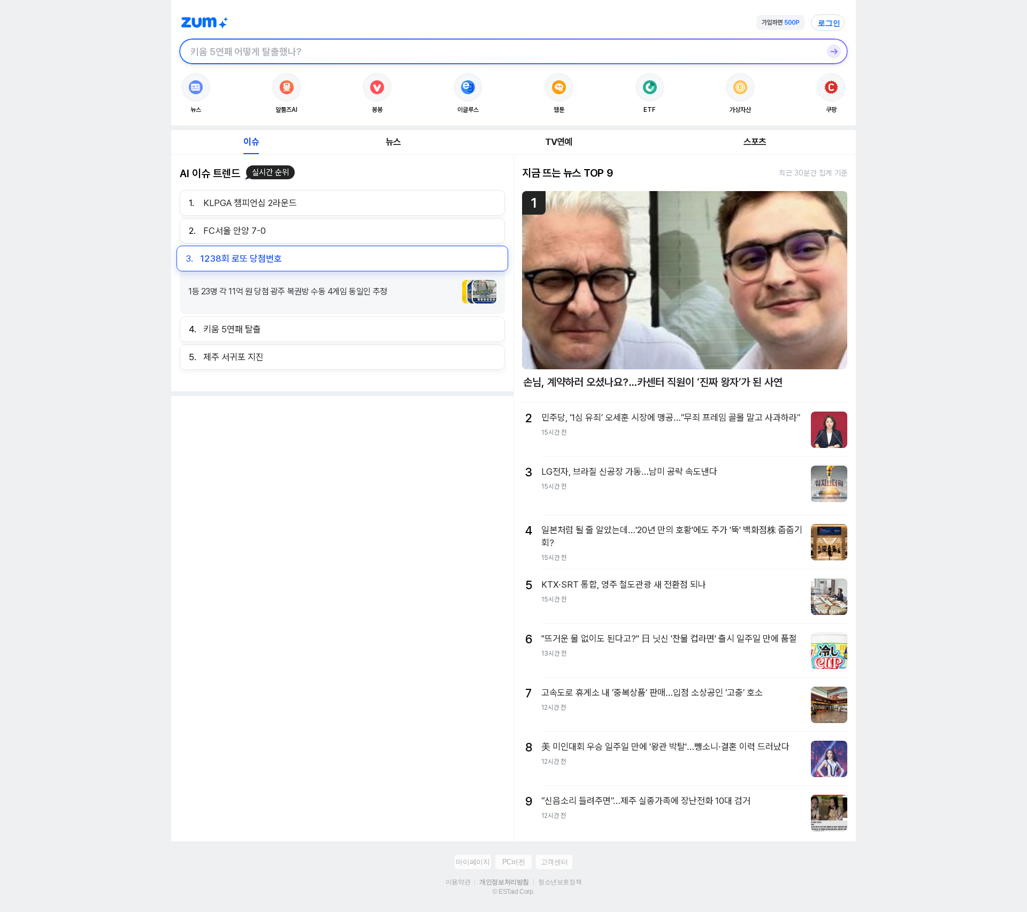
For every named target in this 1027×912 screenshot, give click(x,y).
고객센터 (554, 862)
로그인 (829, 23)
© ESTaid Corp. (513, 891)
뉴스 (393, 141)
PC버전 (513, 862)
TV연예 (558, 141)
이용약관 (458, 882)
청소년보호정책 (559, 882)
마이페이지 (472, 862)
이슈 (250, 141)
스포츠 (755, 141)
